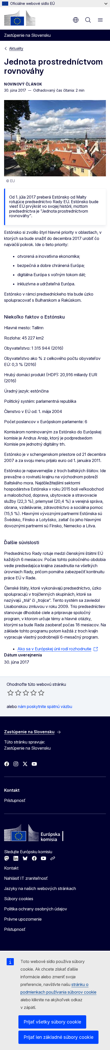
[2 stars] (14, 692)
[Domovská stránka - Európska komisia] (19, 18)
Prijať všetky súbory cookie (52, 1021)
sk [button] (75, 20)
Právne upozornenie (23, 919)
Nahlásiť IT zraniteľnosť (26, 878)
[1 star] (10, 692)
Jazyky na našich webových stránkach (40, 888)
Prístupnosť (14, 800)
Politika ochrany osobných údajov (35, 908)
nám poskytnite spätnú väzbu (45, 706)
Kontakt (11, 868)
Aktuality (16, 48)
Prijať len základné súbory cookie (58, 1037)
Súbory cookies (18, 898)
